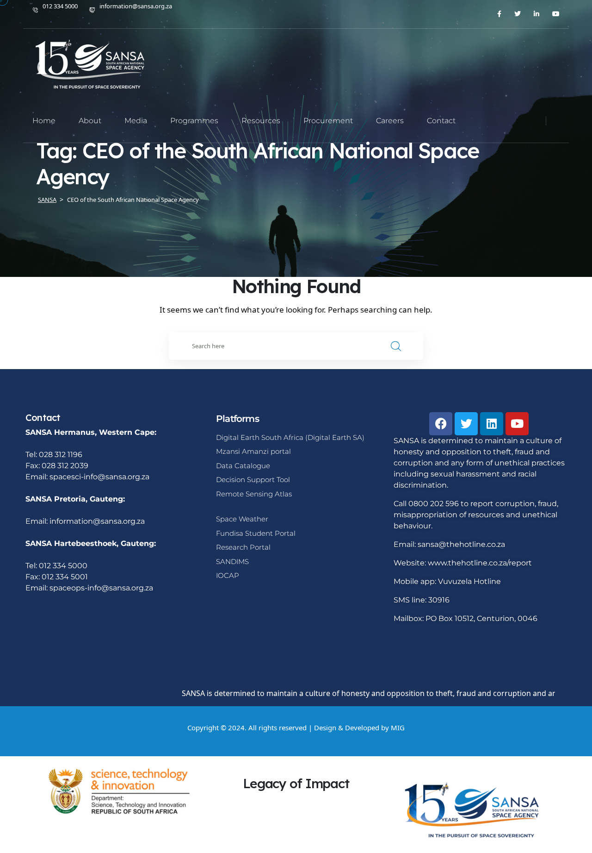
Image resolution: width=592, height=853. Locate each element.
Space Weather (242, 518)
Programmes (194, 120)
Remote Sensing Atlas (254, 493)
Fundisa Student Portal (256, 533)
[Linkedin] (491, 423)
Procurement (328, 120)
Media (135, 120)
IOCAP (227, 575)
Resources (260, 120)
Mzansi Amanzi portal (253, 451)
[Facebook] (440, 423)
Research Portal (243, 547)
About (90, 120)
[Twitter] (466, 423)
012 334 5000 (60, 6)
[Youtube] (517, 423)
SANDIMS (232, 561)
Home (44, 120)
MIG (398, 727)
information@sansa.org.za (135, 6)
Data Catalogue (243, 465)
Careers (390, 120)
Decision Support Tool (253, 479)
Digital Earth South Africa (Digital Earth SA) (290, 437)
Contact (441, 120)
